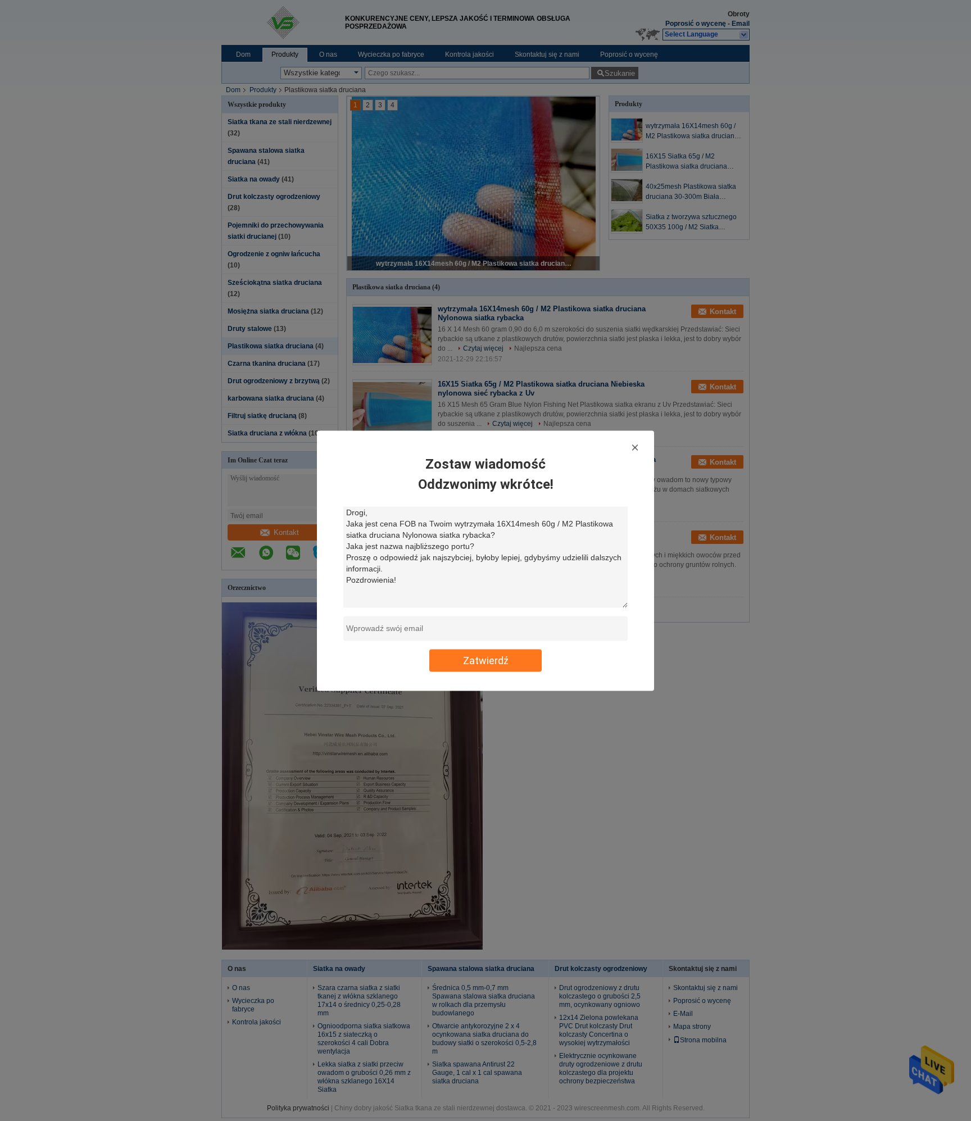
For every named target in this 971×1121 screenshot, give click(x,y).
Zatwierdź (486, 660)
